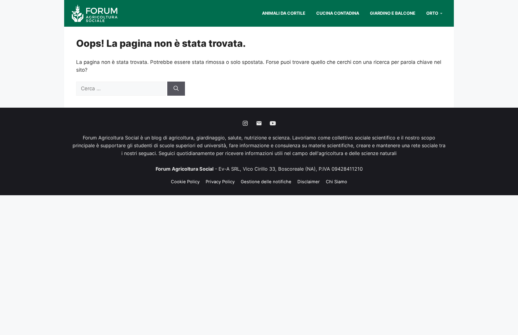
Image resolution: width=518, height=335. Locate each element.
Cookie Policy (185, 181)
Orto (432, 13)
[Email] (259, 123)
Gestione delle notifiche (266, 181)
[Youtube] (273, 123)
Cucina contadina (337, 13)
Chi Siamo (336, 181)
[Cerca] (176, 89)
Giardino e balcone (392, 13)
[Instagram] (245, 123)
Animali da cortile (283, 13)
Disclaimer (308, 181)
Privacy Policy (220, 181)
